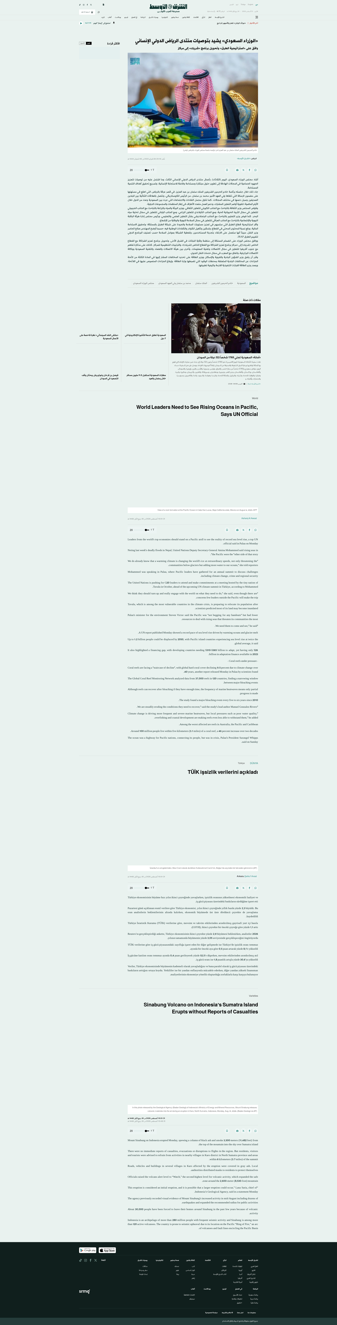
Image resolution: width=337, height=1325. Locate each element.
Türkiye (241, 763)
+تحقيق (239, 1303)
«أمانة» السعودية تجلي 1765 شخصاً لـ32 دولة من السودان (229, 357)
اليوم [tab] (88, 43)
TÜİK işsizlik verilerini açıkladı (223, 772)
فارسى (232, 5)
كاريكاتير (223, 1270)
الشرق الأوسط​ (219, 17)
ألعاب (109, 17)
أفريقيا (240, 1278)
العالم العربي (254, 1267)
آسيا (240, 1274)
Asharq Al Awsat (249, 518)
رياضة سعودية (253, 1295)
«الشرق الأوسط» (243, 158)
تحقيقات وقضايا (237, 1299)
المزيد (103, 17)
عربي (257, 5)
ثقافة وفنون (186, 17)
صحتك (177, 1267)
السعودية (241, 283)
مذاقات (145, 1267)
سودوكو (192, 1299)
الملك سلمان (201, 283)
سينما (193, 1274)
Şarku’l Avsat (250, 876)
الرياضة (143, 17)
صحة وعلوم (175, 17)
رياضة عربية (254, 1299)
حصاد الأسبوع (237, 1295)
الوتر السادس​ (190, 1270)
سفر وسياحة (143, 1270)
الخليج (253, 1270)
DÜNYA (254, 763)
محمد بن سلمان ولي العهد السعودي (174, 283)
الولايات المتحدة (237, 1267)
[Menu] (256, 17)
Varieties (253, 996)
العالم (210, 17)
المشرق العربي (251, 1278)
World (255, 398)
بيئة (177, 1274)
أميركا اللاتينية (237, 1282)
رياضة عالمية (254, 1303)
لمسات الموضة (143, 1274)
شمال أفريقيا (251, 1274)
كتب (193, 1267)
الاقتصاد (196, 17)
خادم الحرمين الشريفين (222, 283)
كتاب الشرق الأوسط (219, 1274)
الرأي (203, 17)
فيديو (126, 17)
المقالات (224, 1267)
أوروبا (240, 1270)
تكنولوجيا (165, 17)
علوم (177, 1270)
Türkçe (243, 5)
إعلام (193, 1278)
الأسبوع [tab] (83, 43)
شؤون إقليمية (253, 1282)
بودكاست (118, 17)
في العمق (134, 17)
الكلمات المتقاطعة (189, 1295)
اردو (237, 5)
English (250, 5)
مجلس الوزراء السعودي (143, 283)
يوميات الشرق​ (153, 17)
